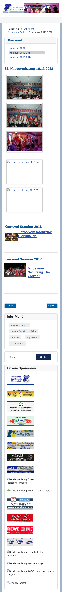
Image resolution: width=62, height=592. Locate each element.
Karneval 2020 (18, 48)
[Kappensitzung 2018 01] (25, 87)
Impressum (32, 337)
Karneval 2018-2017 (20, 52)
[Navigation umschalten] (3, 21)
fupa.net (15, 337)
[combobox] (21, 357)
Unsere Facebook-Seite (23, 331)
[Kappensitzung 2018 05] (25, 200)
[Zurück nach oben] (57, 587)
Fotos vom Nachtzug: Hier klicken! (35, 234)
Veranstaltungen (19, 325)
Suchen (44, 357)
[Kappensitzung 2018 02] (25, 115)
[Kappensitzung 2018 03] (25, 142)
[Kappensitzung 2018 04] (25, 172)
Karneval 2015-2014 (20, 57)
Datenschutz (17, 343)
